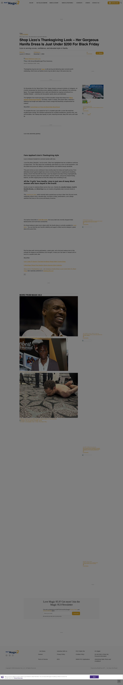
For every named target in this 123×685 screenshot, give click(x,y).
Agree (94, 677)
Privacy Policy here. (18, 678)
